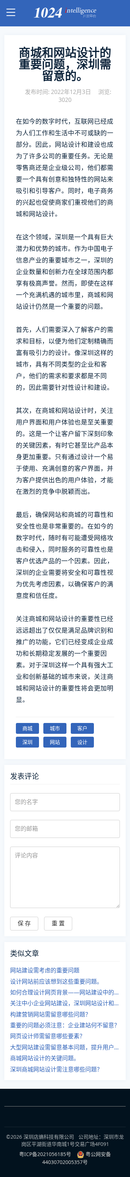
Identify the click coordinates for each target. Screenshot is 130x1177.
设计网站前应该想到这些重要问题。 (56, 981)
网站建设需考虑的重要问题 (44, 970)
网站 (55, 742)
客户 (82, 728)
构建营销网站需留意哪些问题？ (50, 1014)
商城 (27, 728)
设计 (82, 742)
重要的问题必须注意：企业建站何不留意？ (65, 1025)
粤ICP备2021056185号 (45, 1154)
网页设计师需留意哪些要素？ (47, 1036)
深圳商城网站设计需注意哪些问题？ (56, 1069)
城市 (55, 728)
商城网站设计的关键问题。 (44, 1058)
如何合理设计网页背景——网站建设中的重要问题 (65, 992)
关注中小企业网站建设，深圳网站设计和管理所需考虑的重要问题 (65, 1003)
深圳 (27, 742)
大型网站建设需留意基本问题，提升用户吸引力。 (65, 1047)
